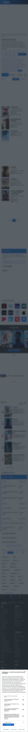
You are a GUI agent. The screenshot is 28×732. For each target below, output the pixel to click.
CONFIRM (8, 724)
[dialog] (14, 701)
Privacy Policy (22, 729)
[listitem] (14, 696)
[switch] (23, 699)
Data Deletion (6, 729)
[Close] (25, 672)
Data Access (14, 729)
